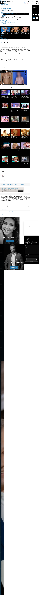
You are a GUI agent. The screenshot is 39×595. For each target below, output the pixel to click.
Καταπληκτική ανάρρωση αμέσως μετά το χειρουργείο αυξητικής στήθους (25, 124)
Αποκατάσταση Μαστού (4, 4)
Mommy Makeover (3, 7)
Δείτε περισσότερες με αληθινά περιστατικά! (12, 184)
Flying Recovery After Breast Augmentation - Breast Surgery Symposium (5, 97)
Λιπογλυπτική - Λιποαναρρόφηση (6, 9)
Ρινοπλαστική (3, 33)
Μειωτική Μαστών (3, 29)
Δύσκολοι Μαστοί (26, 228)
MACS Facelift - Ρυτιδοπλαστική (5, 14)
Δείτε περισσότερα (14, 267)
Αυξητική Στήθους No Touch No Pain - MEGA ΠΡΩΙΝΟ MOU (25, 110)
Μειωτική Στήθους (26, 224)
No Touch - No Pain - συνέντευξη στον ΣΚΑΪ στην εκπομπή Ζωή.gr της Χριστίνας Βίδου (15, 97)
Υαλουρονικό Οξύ (3, 21)
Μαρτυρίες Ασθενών (4, 38)
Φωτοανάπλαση (3, 23)
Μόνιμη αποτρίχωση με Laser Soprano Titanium (8, 22)
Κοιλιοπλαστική (3, 31)
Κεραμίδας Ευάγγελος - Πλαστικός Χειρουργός (6, 2)
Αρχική (1, 0)
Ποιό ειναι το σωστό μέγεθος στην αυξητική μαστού (25, 150)
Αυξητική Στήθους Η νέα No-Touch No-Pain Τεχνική (5, 150)
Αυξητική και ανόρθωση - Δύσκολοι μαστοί (7, 27)
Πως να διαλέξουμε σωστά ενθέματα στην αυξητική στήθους (14, 111)
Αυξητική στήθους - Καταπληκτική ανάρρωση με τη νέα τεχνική (15, 124)
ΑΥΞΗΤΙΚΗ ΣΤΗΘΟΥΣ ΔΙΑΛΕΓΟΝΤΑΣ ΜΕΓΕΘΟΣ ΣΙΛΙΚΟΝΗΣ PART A (4, 137)
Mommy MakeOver (3, 32)
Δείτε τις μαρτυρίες (10, 240)
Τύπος (2, 42)
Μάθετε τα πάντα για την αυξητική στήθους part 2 (14, 163)
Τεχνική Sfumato (3, 35)
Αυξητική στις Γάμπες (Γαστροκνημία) (6, 10)
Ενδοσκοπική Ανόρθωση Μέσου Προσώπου (7, 13)
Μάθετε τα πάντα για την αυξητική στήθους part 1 (4, 163)
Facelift (2, 34)
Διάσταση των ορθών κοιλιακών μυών (6, 8)
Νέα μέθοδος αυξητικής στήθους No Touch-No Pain (24, 163)
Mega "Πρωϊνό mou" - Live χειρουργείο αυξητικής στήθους (4, 124)
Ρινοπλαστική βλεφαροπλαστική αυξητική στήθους (15, 151)
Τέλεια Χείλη (2, 17)
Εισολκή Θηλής (3, 30)
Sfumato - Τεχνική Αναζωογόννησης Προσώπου (8, 24)
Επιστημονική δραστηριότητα (5, 39)
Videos (1, 36)
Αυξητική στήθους (3, 26)
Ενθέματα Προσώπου (4, 15)
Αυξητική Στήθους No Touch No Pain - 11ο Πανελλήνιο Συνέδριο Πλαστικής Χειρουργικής (25, 97)
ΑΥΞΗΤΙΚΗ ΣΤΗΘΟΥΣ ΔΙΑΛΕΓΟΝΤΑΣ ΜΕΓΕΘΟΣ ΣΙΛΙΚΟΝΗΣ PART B (14, 137)
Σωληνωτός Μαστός (4, 28)
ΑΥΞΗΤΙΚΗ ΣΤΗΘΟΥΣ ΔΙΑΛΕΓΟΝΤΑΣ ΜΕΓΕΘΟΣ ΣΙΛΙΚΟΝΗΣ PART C (24, 137)
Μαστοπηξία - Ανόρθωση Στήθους (29, 226)
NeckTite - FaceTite (3, 18)
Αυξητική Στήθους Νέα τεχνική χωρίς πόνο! (5, 110)
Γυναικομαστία (26, 230)
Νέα (0, 41)
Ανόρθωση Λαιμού (3, 16)
